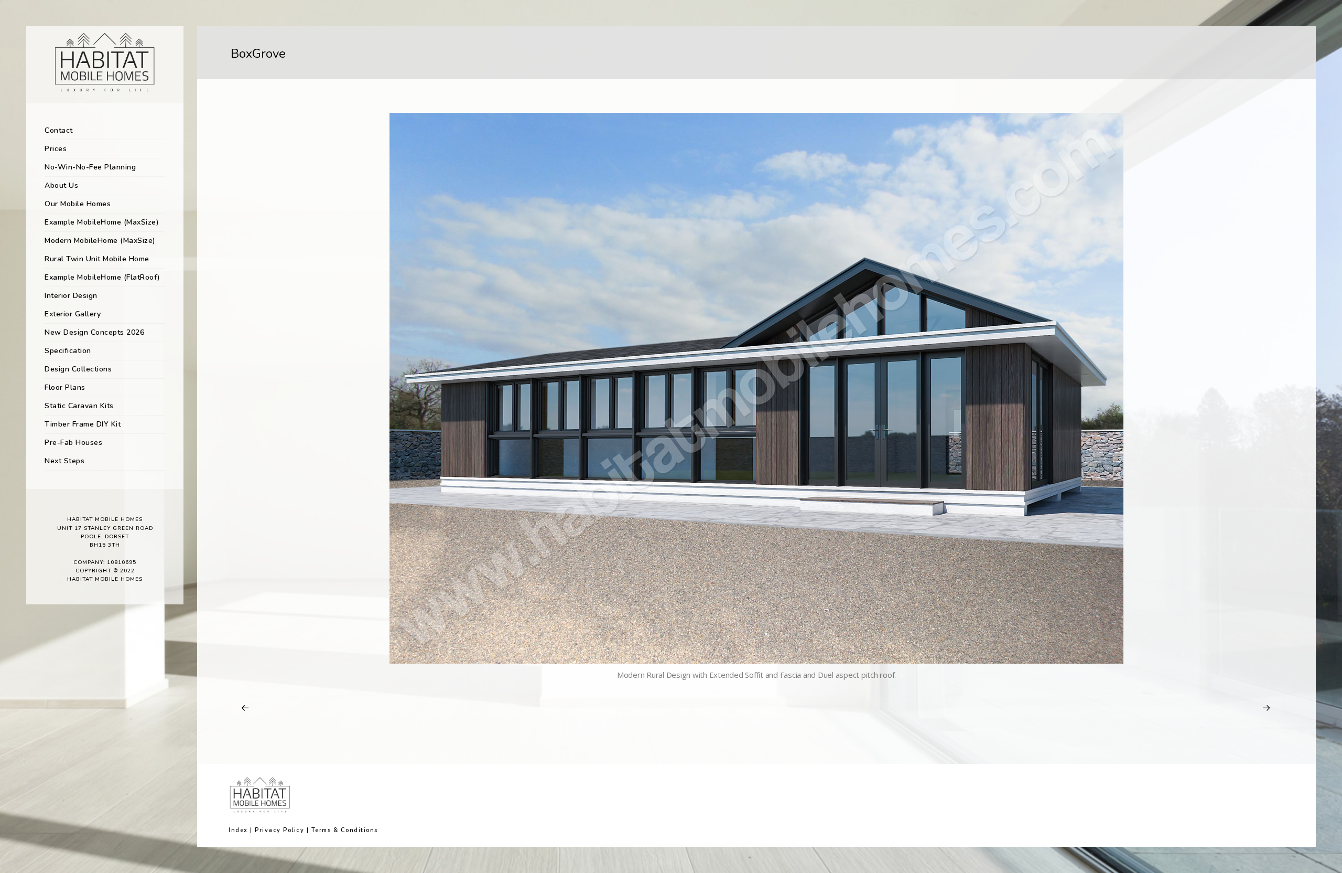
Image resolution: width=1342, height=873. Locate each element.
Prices (56, 149)
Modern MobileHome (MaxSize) (100, 241)
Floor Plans (65, 387)
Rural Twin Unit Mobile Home (97, 259)
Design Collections (78, 369)
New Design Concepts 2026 (94, 332)
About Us (61, 185)
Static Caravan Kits (79, 406)
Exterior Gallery (73, 314)
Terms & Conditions (344, 830)
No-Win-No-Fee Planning (90, 167)
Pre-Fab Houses (73, 443)
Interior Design (71, 296)
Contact (59, 130)
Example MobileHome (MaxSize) (102, 222)
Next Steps (64, 461)
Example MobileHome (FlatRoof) (102, 277)
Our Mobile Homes (78, 204)
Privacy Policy (279, 830)
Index (238, 830)
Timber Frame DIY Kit (83, 424)
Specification (68, 351)
